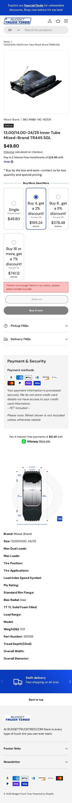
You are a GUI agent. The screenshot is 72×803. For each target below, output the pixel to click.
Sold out (37, 299)
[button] (58, 21)
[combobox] (36, 30)
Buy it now (36, 310)
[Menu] (66, 21)
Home (7, 41)
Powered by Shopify (43, 793)
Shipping (9, 152)
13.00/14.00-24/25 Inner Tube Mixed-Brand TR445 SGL (32, 44)
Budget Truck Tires (22, 793)
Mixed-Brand (11, 119)
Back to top (36, 699)
